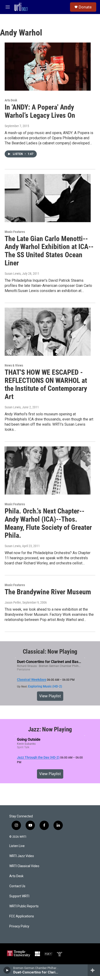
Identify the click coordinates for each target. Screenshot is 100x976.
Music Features (15, 232)
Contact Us (17, 886)
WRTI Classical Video (24, 866)
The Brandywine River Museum (48, 592)
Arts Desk (11, 100)
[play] (7, 970)
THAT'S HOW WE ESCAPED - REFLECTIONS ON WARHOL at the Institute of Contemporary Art (46, 384)
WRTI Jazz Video (21, 856)
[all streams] (94, 970)
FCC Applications (21, 916)
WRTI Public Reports (24, 906)
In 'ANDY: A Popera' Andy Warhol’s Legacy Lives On (40, 111)
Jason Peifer (13, 602)
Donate (85, 7)
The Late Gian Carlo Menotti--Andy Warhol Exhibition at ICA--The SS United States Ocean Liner (49, 251)
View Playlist (50, 695)
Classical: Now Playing (50, 651)
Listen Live (17, 846)
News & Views (14, 365)
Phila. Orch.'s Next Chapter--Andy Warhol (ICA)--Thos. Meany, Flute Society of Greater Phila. (48, 523)
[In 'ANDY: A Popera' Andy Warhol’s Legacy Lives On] (48, 67)
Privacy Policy (19, 926)
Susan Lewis (13, 273)
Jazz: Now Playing (50, 729)
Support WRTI (19, 896)
